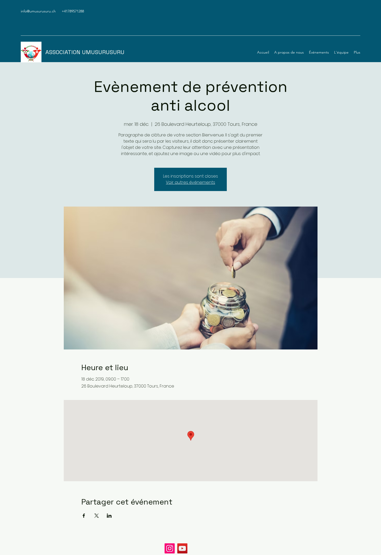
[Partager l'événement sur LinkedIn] (109, 516)
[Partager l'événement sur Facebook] (83, 516)
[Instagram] (170, 548)
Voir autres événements (190, 182)
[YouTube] (182, 548)
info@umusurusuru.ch (38, 11)
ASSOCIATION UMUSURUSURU (84, 52)
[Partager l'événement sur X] (96, 516)
